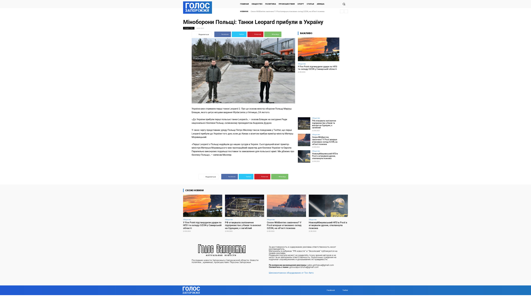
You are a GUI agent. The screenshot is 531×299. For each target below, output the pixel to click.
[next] (346, 11)
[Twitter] (339, 290)
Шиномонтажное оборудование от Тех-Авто (291, 272)
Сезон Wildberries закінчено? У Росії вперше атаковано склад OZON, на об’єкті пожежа (324, 140)
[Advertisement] (318, 94)
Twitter (345, 290)
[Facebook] (324, 290)
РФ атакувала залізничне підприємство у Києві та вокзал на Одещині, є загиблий (324, 124)
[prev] (341, 11)
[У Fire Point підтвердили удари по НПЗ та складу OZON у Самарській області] (318, 49)
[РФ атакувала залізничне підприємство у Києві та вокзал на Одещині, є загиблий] (304, 123)
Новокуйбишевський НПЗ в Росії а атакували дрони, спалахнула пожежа (282, 11)
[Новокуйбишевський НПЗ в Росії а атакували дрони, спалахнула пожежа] (304, 156)
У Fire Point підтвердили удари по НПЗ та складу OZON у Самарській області (317, 67)
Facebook (331, 290)
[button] (344, 4)
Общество (188, 28)
